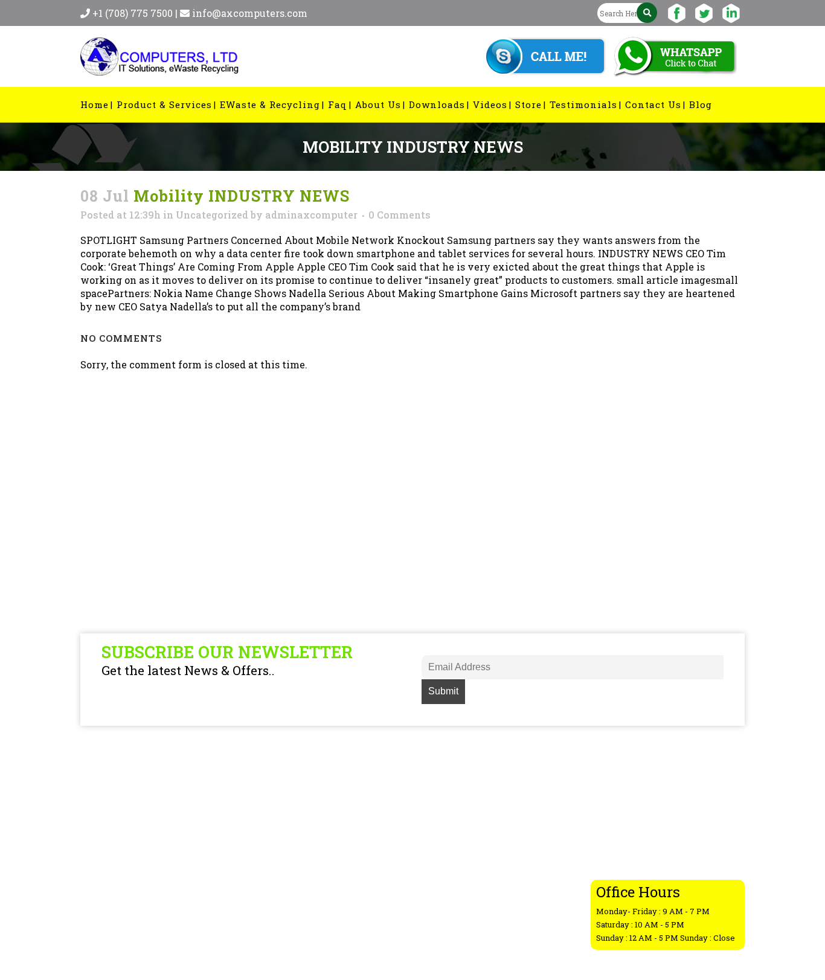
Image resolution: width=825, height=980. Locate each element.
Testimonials (467, 928)
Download (460, 881)
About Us (457, 865)
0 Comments (399, 214)
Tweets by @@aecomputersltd (326, 787)
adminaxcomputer (311, 214)
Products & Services (481, 802)
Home (450, 787)
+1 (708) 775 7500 (133, 13)
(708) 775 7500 (668, 840)
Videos (452, 912)
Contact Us (462, 897)
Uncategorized (212, 214)
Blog (447, 834)
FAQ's (448, 850)
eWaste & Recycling (481, 818)
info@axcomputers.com (249, 13)
